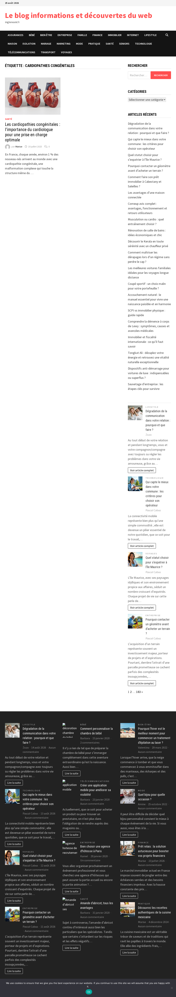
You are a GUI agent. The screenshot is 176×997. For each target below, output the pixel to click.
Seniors (124, 43)
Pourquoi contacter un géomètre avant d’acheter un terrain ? (38, 917)
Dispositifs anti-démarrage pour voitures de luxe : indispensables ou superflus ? (148, 373)
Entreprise (65, 35)
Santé (110, 43)
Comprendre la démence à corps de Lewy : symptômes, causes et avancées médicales (148, 326)
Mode (79, 43)
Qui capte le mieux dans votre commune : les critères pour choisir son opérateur (147, 143)
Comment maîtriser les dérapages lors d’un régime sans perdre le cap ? (149, 257)
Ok (88, 991)
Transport (48, 52)
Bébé (32, 35)
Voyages (66, 52)
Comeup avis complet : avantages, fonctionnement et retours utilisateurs (147, 208)
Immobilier (115, 35)
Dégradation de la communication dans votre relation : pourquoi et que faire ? (148, 128)
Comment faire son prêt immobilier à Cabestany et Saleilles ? (144, 181)
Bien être (46, 35)
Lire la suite (14, 782)
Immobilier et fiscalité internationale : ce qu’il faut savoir (145, 341)
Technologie (143, 43)
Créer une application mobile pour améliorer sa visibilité (95, 789)
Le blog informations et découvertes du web (78, 15)
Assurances (15, 35)
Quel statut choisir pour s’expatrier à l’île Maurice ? (157, 562)
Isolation (29, 43)
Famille (82, 35)
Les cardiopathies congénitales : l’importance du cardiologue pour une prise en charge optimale (32, 132)
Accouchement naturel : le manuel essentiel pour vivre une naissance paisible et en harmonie (149, 299)
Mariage (46, 43)
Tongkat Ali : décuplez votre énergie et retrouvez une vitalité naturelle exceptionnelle (148, 357)
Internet (133, 35)
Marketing (63, 43)
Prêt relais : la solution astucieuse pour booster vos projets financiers (153, 851)
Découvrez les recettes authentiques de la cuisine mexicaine (154, 912)
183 (138, 692)
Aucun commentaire (36, 817)
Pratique (94, 43)
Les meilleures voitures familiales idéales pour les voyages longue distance (149, 272)
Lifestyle (150, 35)
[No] (171, 988)
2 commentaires (90, 742)
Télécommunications (21, 52)
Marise (18, 146)
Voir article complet (142, 470)
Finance (97, 35)
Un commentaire (90, 860)
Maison (12, 43)
